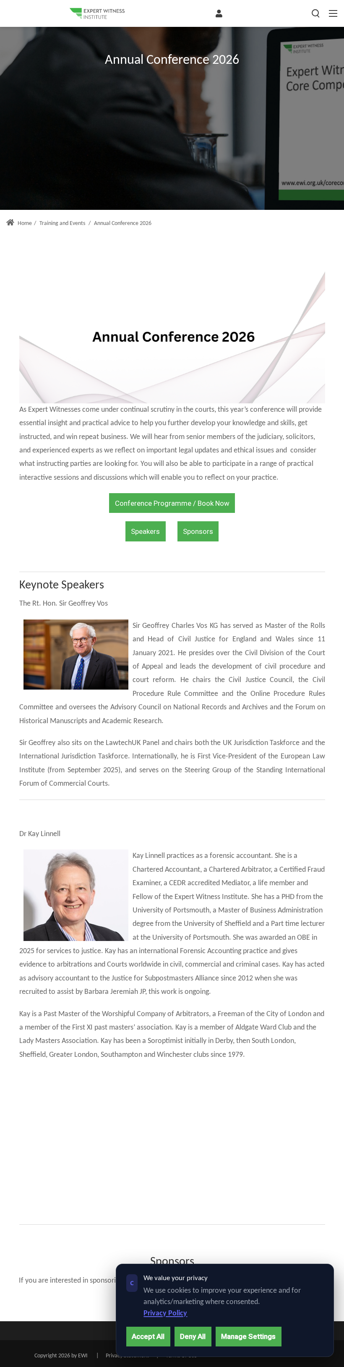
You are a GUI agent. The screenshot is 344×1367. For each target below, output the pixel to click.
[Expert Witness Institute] (96, 13)
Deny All (193, 1336)
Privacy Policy (165, 1313)
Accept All (148, 1336)
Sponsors (198, 531)
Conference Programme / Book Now (172, 503)
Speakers (145, 531)
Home (24, 223)
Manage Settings (248, 1336)
